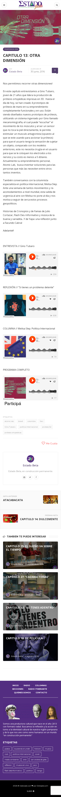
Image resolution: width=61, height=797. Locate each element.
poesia (7, 749)
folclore (37, 749)
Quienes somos (22, 692)
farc (41, 421)
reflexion (8, 765)
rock (6, 754)
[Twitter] (30, 477)
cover (37, 754)
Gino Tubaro (10, 427)
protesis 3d (46, 427)
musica (48, 749)
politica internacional (29, 427)
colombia (32, 421)
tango (39, 770)
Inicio (15, 685)
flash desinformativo (13, 770)
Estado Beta (15, 71)
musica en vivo (22, 765)
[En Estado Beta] (30, 5)
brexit (20, 421)
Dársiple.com (42, 786)
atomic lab (9, 421)
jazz (35, 765)
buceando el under (22, 749)
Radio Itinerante (37, 689)
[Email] (24, 477)
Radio (27, 685)
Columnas (40, 685)
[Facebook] (36, 477)
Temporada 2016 (11, 49)
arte (25, 759)
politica (29, 770)
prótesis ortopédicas (13, 432)
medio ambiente (12, 759)
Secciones (17, 689)
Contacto (41, 692)
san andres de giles (38, 759)
